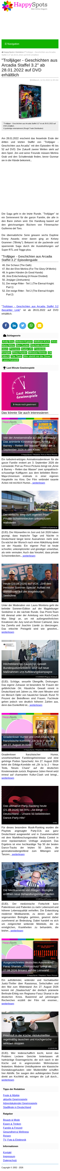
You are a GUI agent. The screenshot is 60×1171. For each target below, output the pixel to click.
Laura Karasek (10, 360)
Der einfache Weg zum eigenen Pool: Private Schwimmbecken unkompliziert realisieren (27, 518)
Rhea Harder (20, 352)
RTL (55, 600)
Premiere (15, 349)
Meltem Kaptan (24, 341)
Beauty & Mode (11, 1120)
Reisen (7, 1136)
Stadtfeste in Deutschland (17, 1107)
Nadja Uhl (27, 349)
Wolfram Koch (42, 341)
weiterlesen (38, 483)
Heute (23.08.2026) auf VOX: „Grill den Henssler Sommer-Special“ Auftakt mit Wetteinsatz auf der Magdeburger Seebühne (27, 589)
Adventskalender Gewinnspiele (20, 1103)
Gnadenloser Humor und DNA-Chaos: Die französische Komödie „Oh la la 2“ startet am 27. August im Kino (29, 740)
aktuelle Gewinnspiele (15, 1099)
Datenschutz (10, 1160)
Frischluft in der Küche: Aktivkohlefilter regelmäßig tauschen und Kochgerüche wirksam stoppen (27, 1039)
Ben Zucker (22, 345)
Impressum (9, 1156)
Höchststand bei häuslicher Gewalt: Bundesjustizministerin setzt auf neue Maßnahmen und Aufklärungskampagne (27, 667)
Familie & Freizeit (12, 1128)
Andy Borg (8, 341)
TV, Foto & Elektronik (14, 1139)
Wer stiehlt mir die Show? (38, 356)
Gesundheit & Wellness (16, 1132)
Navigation (12, 44)
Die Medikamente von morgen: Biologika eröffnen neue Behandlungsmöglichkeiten (28, 892)
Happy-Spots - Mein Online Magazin (25, 6)
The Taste (16, 356)
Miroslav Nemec (37, 352)
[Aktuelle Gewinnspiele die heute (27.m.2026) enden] (25, 409)
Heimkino (20, 52)
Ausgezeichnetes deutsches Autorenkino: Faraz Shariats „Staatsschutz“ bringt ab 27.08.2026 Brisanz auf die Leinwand (28, 966)
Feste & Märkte (11, 1095)
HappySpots (8, 52)
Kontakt (7, 1152)
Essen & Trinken (12, 1124)
